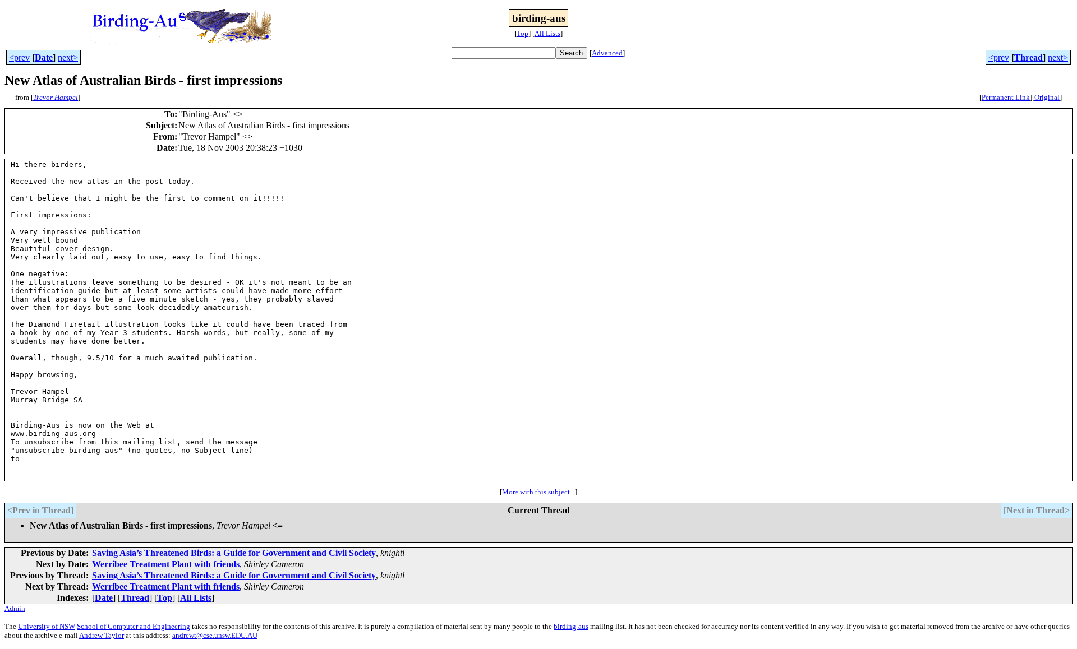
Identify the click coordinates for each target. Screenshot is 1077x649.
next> (68, 57)
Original (1047, 97)
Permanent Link (1006, 97)
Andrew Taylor (101, 635)
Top (522, 33)
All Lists (547, 33)
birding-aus (571, 626)
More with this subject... (538, 492)
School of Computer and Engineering (133, 626)
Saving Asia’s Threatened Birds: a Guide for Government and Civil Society (234, 553)
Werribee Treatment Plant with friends (166, 564)
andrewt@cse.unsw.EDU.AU (214, 635)
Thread (1028, 57)
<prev (19, 57)
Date (44, 57)
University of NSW (46, 626)
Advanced (607, 53)
